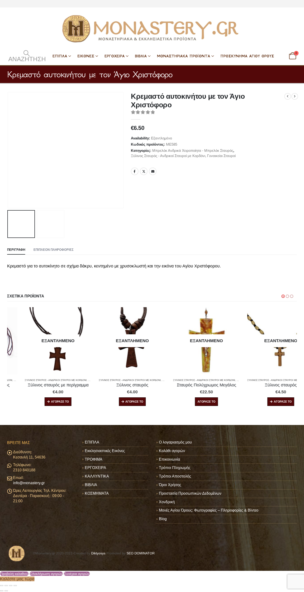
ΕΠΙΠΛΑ (59, 56)
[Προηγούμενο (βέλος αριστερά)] (1, 590)
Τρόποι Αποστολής (175, 476)
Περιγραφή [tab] (16, 250)
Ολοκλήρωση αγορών (46, 574)
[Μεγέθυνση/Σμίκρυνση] (1, 585)
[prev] (287, 96)
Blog (163, 519)
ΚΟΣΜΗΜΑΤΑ (97, 493)
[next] (294, 96)
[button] (26, 56)
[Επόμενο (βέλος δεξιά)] (6, 590)
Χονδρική (167, 502)
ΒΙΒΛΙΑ (141, 56)
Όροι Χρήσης (170, 485)
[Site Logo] (152, 28)
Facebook (134, 171)
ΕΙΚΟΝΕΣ (85, 56)
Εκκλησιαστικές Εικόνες (105, 451)
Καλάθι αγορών (172, 451)
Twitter (143, 171)
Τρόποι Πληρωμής (174, 468)
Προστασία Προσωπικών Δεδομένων (190, 493)
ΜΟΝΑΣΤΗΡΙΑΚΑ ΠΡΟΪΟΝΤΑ (183, 56)
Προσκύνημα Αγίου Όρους (247, 56)
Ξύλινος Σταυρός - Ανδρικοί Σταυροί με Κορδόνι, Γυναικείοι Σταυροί (183, 156)
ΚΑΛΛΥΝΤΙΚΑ (97, 476)
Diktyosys (98, 553)
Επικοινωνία (169, 459)
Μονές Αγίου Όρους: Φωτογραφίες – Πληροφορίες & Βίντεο (208, 510)
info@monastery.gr (29, 483)
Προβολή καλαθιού (14, 574)
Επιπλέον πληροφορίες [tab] (53, 250)
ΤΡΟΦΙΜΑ (93, 459)
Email (153, 171)
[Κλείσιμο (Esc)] (15, 585)
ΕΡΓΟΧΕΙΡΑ (114, 56)
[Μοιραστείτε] (10, 585)
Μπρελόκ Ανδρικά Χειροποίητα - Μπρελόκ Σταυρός (192, 150)
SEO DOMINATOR (141, 553)
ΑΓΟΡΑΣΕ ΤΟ (43, 401)
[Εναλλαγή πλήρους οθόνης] (6, 585)
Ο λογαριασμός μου (175, 442)
